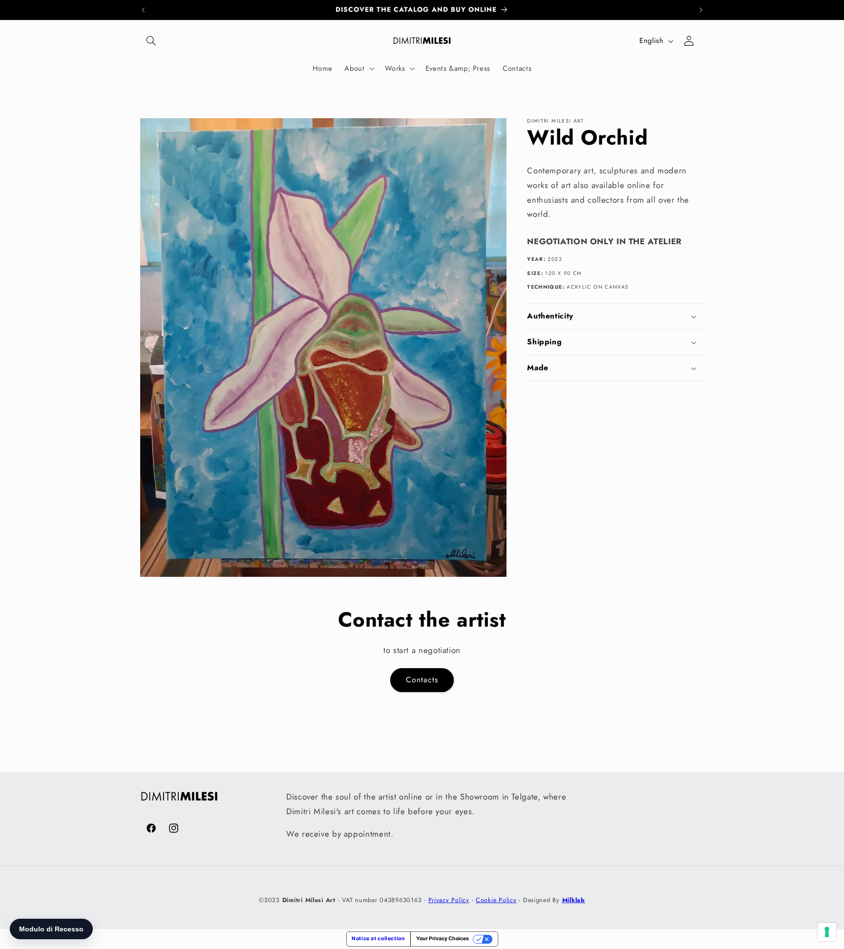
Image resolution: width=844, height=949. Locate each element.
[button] (151, 41)
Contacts (422, 679)
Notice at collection (378, 938)
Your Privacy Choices (442, 938)
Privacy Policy (448, 899)
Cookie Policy (496, 899)
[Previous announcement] (143, 10)
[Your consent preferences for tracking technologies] (827, 932)
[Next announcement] (701, 10)
